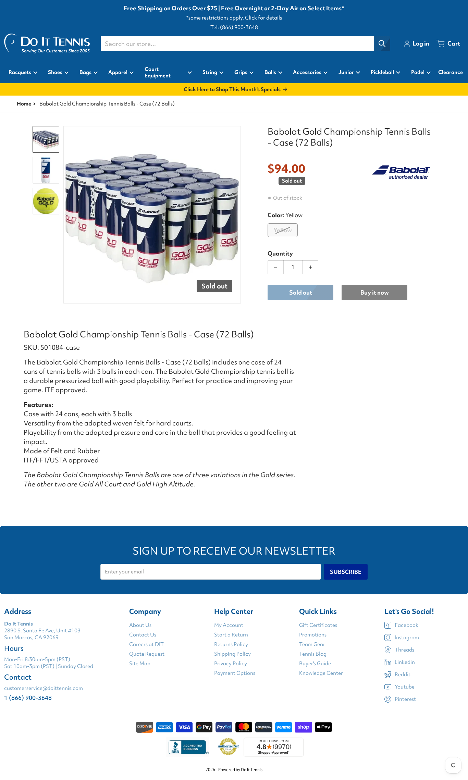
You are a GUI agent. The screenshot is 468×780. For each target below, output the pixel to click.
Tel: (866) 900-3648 (234, 27)
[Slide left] (67, 214)
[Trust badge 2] (228, 747)
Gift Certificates (318, 625)
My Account (228, 625)
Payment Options (234, 673)
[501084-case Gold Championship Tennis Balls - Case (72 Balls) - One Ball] (46, 201)
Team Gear (312, 644)
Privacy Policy (230, 663)
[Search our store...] (382, 43)
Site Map (139, 663)
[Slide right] (237, 214)
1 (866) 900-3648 (28, 698)
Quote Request (146, 654)
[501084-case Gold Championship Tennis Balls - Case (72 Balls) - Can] (46, 170)
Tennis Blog (313, 654)
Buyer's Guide (315, 663)
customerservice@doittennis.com (43, 688)
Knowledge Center (321, 673)
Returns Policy (231, 644)
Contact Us (142, 634)
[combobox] (245, 43)
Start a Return (231, 634)
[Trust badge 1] (187, 747)
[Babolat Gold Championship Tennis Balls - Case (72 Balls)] (46, 139)
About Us (140, 625)
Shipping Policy (232, 654)
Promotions (313, 634)
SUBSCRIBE (345, 571)
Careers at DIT (146, 644)
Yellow (282, 230)
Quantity (280, 253)
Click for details (263, 17)
